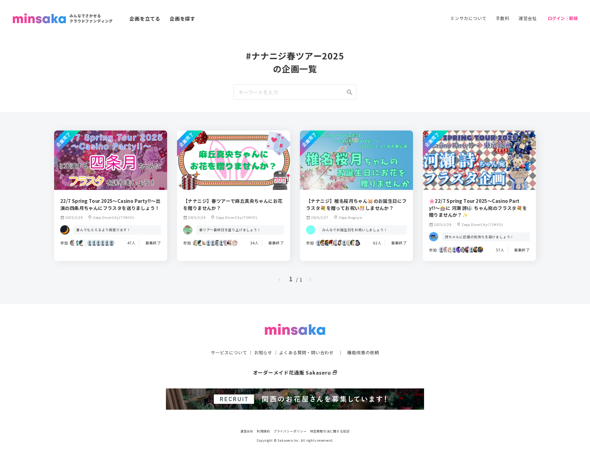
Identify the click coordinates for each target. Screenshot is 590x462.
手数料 (502, 18)
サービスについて (229, 352)
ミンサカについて (468, 18)
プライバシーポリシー (290, 431)
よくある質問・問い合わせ (306, 352)
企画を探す (182, 18)
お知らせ (263, 352)
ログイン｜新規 (563, 18)
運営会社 (528, 18)
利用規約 (263, 431)
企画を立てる (144, 18)
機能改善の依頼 (363, 352)
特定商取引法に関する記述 (330, 431)
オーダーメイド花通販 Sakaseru (295, 372)
